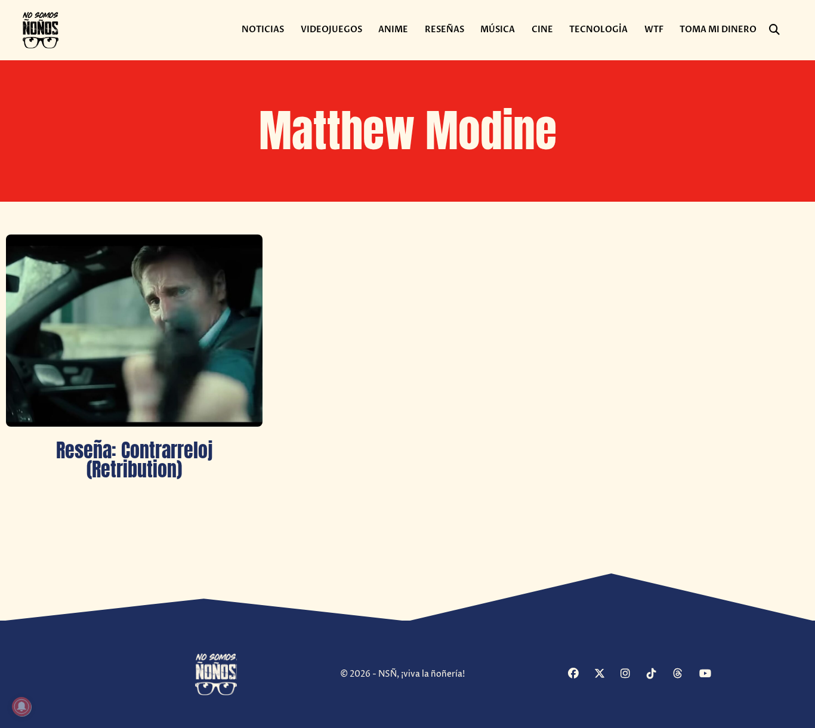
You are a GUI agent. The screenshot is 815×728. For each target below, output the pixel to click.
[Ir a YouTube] (711, 674)
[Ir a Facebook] (579, 674)
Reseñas (444, 29)
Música (497, 29)
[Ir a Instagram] (632, 674)
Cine (542, 29)
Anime (393, 29)
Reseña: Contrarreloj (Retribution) (134, 459)
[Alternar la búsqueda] (774, 30)
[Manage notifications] (21, 706)
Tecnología (598, 29)
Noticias (263, 29)
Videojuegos (331, 29)
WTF (653, 29)
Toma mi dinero (718, 29)
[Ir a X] (606, 674)
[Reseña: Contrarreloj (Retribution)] (134, 331)
